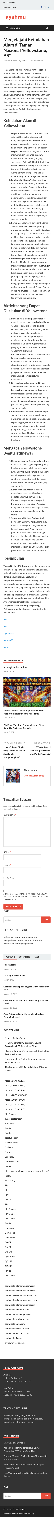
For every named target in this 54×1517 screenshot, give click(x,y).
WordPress (19, 1513)
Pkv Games (10, 1114)
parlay (6, 647)
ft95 (5, 619)
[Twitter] (45, 7)
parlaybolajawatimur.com (17, 1309)
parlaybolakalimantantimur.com (20, 1290)
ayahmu (16, 16)
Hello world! (9, 964)
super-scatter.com (13, 1118)
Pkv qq (8, 1199)
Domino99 (10, 1237)
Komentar (9, 815)
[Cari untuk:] (27, 919)
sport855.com (11, 1137)
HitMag (31, 1513)
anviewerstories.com (15, 1342)
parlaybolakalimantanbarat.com (20, 1304)
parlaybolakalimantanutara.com (20, 1285)
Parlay (8, 1175)
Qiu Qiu (8, 1251)
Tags (36, 957)
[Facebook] (41, 7)
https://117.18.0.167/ (15, 1109)
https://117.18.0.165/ (15, 1104)
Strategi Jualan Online (15, 667)
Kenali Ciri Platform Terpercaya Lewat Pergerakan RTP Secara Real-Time (23, 712)
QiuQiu (8, 1242)
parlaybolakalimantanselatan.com (21, 1295)
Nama (7, 852)
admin (23, 61)
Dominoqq (10, 1228)
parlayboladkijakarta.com (17, 1333)
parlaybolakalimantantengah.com (21, 1300)
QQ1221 (9, 1261)
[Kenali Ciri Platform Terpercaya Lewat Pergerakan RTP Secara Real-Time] (27, 692)
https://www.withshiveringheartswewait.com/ (27, 1171)
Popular (10, 957)
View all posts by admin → (35, 775)
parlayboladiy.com (13, 1338)
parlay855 (8, 640)
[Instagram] (49, 7)
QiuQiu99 (10, 1256)
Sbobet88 (9, 1156)
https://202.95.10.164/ (16, 1095)
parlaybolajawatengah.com (17, 1314)
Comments (24, 957)
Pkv (6, 1185)
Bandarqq (9, 1128)
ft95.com (9, 1147)
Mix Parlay (10, 1180)
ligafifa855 (8, 633)
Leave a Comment (36, 61)
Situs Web (8, 878)
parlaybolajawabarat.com (17, 1319)
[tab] (10, 957)
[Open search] (47, 28)
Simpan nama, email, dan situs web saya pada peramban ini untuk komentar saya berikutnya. (26, 897)
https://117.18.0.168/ (15, 1090)
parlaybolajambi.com (15, 1323)
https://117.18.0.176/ (15, 1080)
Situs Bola (9, 1123)
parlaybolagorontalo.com (17, 1328)
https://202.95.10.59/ (15, 1099)
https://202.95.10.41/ (15, 1085)
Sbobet (8, 1152)
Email (7, 865)
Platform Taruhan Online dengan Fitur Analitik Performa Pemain (23, 727)
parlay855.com (12, 1161)
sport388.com (11, 1142)
